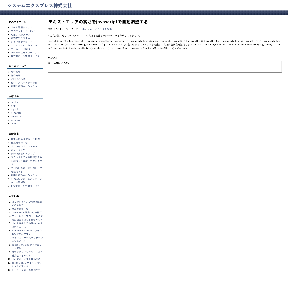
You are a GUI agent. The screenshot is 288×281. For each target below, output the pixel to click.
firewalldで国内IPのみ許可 (27, 212)
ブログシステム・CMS (23, 30)
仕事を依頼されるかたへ (24, 86)
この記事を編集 (103, 28)
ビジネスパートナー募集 (24, 82)
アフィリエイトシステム (24, 45)
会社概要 (16, 71)
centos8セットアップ (23, 153)
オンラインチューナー (23, 150)
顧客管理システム (20, 38)
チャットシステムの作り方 (26, 269)
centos (15, 101)
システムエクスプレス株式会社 (39, 5)
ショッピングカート (22, 41)
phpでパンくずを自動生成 (26, 259)
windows (16, 119)
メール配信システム (22, 27)
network (16, 116)
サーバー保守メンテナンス (25, 52)
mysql (14, 109)
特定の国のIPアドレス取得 (25, 139)
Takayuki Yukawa (94, 278)
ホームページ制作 (20, 48)
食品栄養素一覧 (19, 142)
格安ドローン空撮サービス (25, 56)
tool (13, 123)
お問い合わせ (18, 79)
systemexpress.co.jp (35, 278)
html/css (87, 28)
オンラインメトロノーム (24, 146)
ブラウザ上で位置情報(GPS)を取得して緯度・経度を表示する (26, 161)
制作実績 (16, 75)
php (13, 105)
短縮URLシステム (20, 34)
